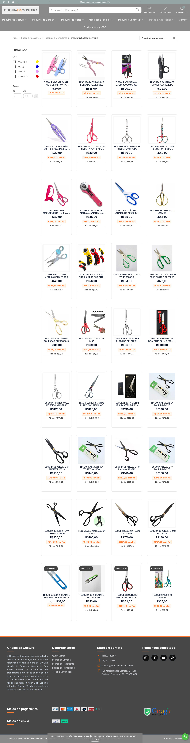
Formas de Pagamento (63, 663)
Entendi (95, 739)
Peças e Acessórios (160, 19)
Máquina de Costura (13, 19)
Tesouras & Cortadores (55, 38)
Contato (183, 19)
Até (24, 91)
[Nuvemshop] (173, 739)
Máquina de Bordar (43, 19)
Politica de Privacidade (63, 667)
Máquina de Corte (71, 19)
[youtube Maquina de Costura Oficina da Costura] (13, 2)
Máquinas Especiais (100, 19)
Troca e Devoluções (62, 672)
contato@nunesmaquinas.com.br (117, 665)
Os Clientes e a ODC (95, 27)
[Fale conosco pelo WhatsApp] (185, 736)
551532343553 (109, 655)
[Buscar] (137, 10)
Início (15, 38)
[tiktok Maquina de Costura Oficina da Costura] (18, 2)
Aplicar (36, 96)
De (14, 91)
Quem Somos (58, 655)
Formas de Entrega (61, 659)
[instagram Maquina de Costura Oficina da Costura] (4, 2)
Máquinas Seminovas (130, 19)
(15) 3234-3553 (109, 660)
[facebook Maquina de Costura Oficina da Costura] (9, 2)
